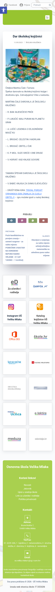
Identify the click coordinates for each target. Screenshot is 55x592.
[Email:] (27, 553)
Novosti (27, 485)
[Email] (43, 220)
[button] (3, 10)
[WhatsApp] (32, 220)
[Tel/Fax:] (27, 535)
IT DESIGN (40, 587)
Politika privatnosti (27, 499)
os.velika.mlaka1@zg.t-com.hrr (27, 561)
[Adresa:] (27, 518)
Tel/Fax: (27, 540)
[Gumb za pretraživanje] (50, 5)
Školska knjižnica (33, 42)
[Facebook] (11, 220)
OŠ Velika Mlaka (40, 581)
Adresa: (27, 522)
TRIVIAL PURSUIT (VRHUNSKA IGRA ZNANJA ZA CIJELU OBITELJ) (24, 194)
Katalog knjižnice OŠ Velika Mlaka (40, 319)
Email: (27, 557)
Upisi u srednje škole (27, 492)
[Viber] (22, 220)
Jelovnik (27, 488)
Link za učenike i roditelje (27, 495)
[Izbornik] (47, 17)
